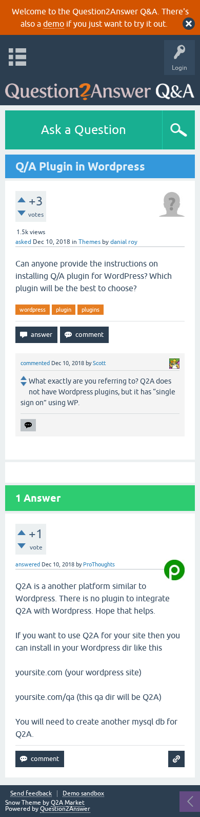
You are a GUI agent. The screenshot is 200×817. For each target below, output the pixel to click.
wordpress (32, 310)
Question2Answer (65, 808)
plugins (90, 310)
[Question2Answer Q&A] (99, 87)
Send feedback (31, 793)
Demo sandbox (83, 793)
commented (35, 363)
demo (53, 23)
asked (23, 241)
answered (27, 564)
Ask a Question (83, 130)
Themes (89, 241)
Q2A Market (68, 802)
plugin (63, 310)
